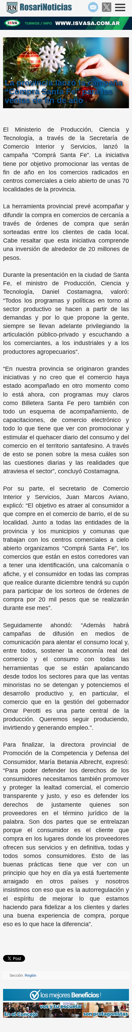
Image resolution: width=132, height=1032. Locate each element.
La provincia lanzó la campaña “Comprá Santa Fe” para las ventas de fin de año (64, 91)
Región (30, 975)
